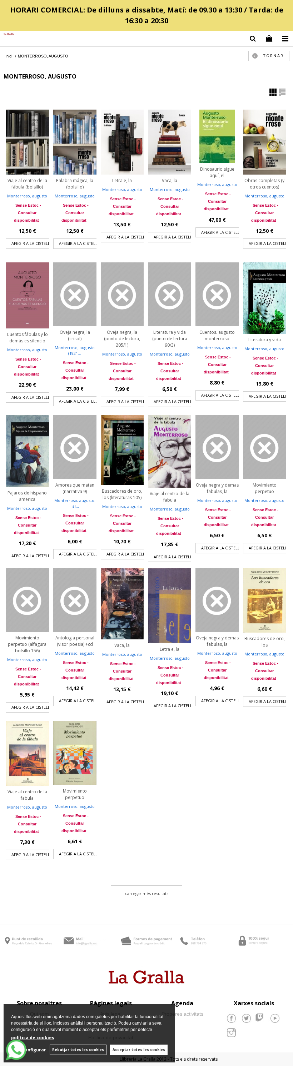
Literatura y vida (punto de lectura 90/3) (169, 338)
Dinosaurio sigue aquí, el (217, 172)
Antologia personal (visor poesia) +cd (74, 641)
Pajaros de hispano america (27, 496)
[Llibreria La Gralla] (7, 34)
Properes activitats (182, 1014)
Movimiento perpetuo (265, 488)
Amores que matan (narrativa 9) (74, 488)
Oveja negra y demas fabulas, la (217, 488)
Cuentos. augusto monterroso (217, 335)
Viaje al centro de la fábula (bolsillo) (27, 183)
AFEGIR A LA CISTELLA (32, 243)
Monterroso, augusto (27, 195)
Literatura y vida (264, 340)
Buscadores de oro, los (264, 641)
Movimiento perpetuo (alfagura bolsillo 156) (27, 644)
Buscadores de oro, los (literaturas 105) (122, 494)
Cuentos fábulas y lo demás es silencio (27, 337)
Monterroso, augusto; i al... (74, 503)
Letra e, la (122, 180)
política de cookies (32, 1038)
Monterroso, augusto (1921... (75, 350)
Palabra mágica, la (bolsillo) (74, 183)
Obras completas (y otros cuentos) (264, 183)
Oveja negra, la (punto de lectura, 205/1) (122, 338)
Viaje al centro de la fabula (169, 497)
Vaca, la (169, 180)
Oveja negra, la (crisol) (75, 335)
